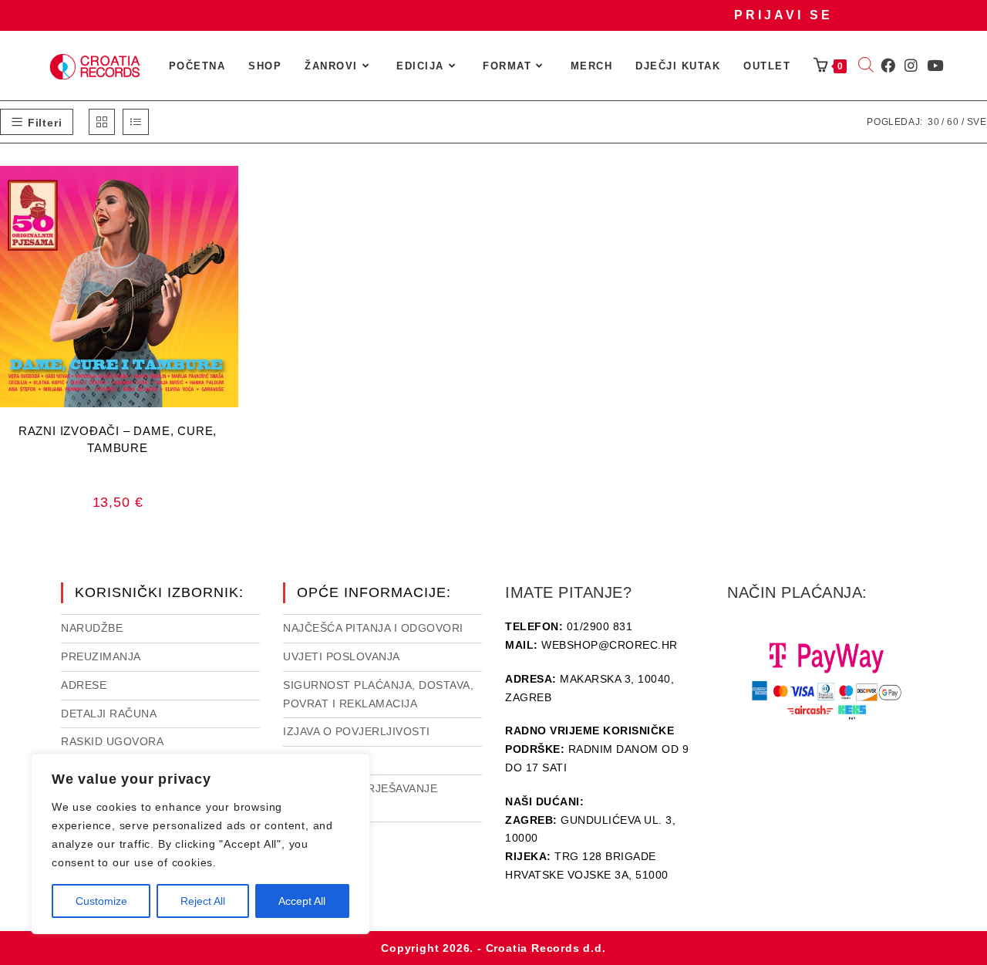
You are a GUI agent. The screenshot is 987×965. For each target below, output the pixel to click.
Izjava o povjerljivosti (356, 731)
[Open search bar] (866, 66)
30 (934, 121)
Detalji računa (109, 713)
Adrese (83, 685)
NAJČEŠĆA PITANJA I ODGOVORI (373, 628)
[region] (200, 844)
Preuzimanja (101, 656)
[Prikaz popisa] (136, 122)
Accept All (301, 901)
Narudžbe (92, 628)
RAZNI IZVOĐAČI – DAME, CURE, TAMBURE (118, 439)
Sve (977, 121)
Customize (101, 901)
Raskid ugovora (112, 741)
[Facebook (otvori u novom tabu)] (888, 65)
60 (953, 121)
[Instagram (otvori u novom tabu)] (911, 65)
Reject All (202, 901)
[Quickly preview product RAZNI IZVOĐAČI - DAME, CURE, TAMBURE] (230, 192)
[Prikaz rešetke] (102, 122)
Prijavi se (783, 15)
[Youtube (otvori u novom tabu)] (935, 65)
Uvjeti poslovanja (341, 656)
